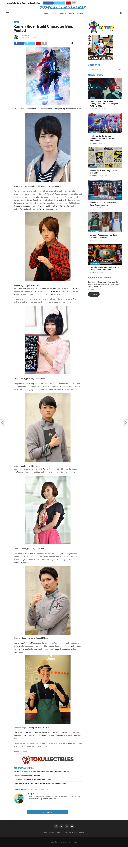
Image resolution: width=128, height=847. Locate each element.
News (54, 13)
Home (45, 832)
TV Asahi (23, 751)
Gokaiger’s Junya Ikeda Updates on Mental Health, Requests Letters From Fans (42, 772)
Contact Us (73, 832)
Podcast (52, 832)
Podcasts (62, 13)
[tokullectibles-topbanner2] (48, 764)
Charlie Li (94, 143)
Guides (71, 13)
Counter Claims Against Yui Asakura (27, 776)
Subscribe (93, 294)
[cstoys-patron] (102, 34)
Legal (65, 832)
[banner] (100, 60)
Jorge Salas (26, 35)
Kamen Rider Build (32, 789)
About (46, 13)
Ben (93, 109)
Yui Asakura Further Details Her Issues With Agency (32, 780)
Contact (80, 13)
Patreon (81, 832)
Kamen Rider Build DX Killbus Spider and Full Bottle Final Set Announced (40, 783)
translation (43, 789)
